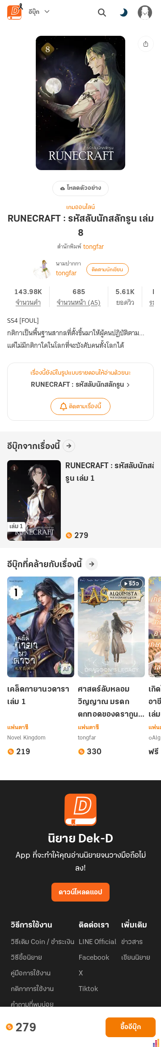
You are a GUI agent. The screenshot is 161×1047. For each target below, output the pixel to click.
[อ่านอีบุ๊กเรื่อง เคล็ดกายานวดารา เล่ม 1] (40, 627)
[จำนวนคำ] (32, 296)
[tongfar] (42, 269)
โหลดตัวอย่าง (84, 188)
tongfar (93, 246)
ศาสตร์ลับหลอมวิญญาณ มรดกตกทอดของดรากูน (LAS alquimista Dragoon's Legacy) (108, 703)
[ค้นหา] (102, 12)
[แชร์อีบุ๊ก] (146, 44)
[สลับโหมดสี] (123, 12)
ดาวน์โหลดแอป (80, 892)
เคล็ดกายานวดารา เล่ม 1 (38, 696)
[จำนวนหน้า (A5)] (82, 296)
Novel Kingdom (26, 737)
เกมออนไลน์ (80, 207)
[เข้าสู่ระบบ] (145, 12)
